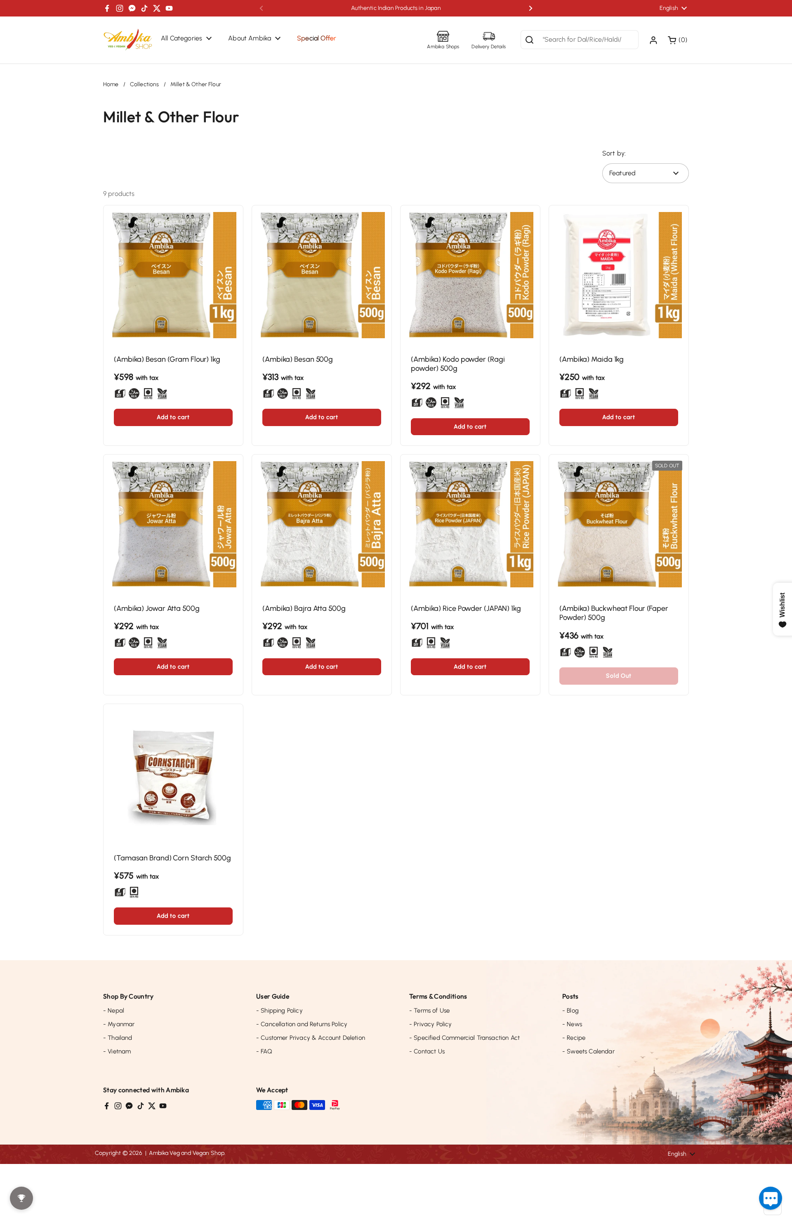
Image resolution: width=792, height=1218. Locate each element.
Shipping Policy (279, 1010)
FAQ (264, 1051)
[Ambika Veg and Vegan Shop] (128, 40)
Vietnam (117, 1051)
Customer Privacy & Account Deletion (310, 1037)
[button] (678, 40)
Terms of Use (429, 1010)
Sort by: (614, 153)
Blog (570, 1010)
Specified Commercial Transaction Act (464, 1037)
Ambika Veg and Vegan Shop (186, 1153)
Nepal (113, 1010)
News (572, 1024)
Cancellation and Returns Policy (301, 1024)
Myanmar (118, 1024)
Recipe (573, 1037)
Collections (144, 84)
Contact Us (427, 1051)
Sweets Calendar (588, 1051)
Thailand (117, 1037)
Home (111, 84)
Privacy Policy (430, 1024)
